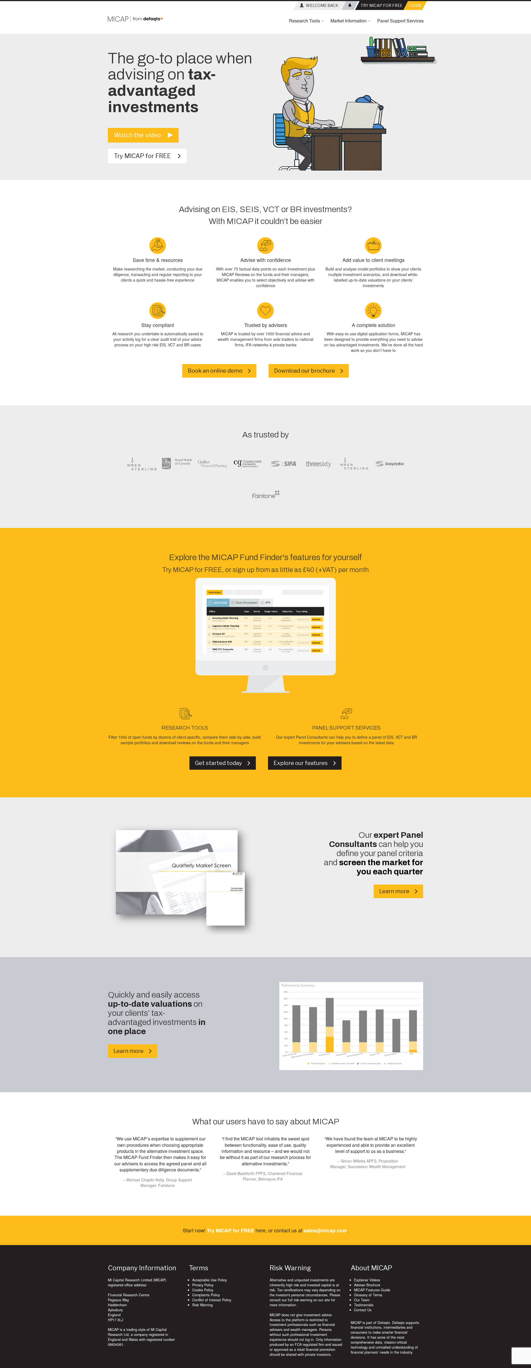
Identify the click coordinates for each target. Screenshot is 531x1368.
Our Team (361, 1299)
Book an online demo (218, 370)
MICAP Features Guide (372, 1289)
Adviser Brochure (367, 1284)
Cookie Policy (202, 1289)
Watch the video (141, 135)
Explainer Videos (367, 1279)
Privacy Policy (203, 1284)
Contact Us (362, 1309)
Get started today (221, 763)
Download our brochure (307, 370)
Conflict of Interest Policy (211, 1299)
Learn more (397, 891)
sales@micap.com (325, 1230)
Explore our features (303, 763)
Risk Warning (202, 1304)
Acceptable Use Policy (209, 1279)
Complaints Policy (206, 1294)
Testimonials (363, 1304)
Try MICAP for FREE (146, 155)
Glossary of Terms (368, 1294)
